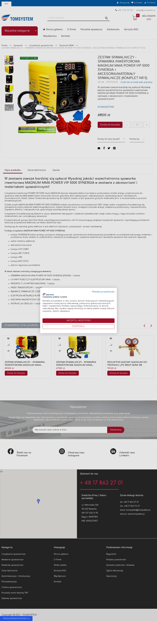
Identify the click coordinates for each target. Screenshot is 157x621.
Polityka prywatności (103, 292)
